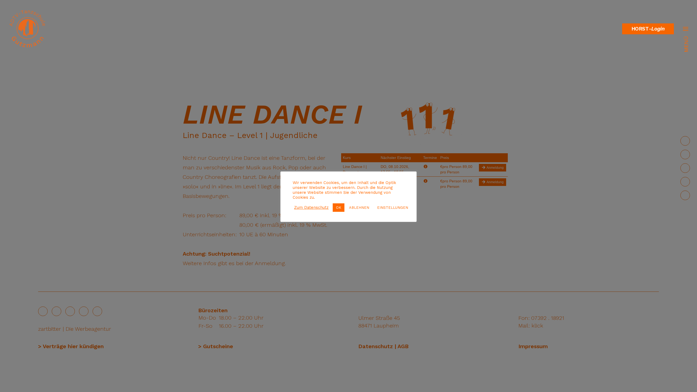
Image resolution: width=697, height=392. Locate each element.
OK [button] (338, 208)
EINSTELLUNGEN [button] (392, 208)
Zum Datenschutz (311, 207)
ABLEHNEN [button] (359, 208)
